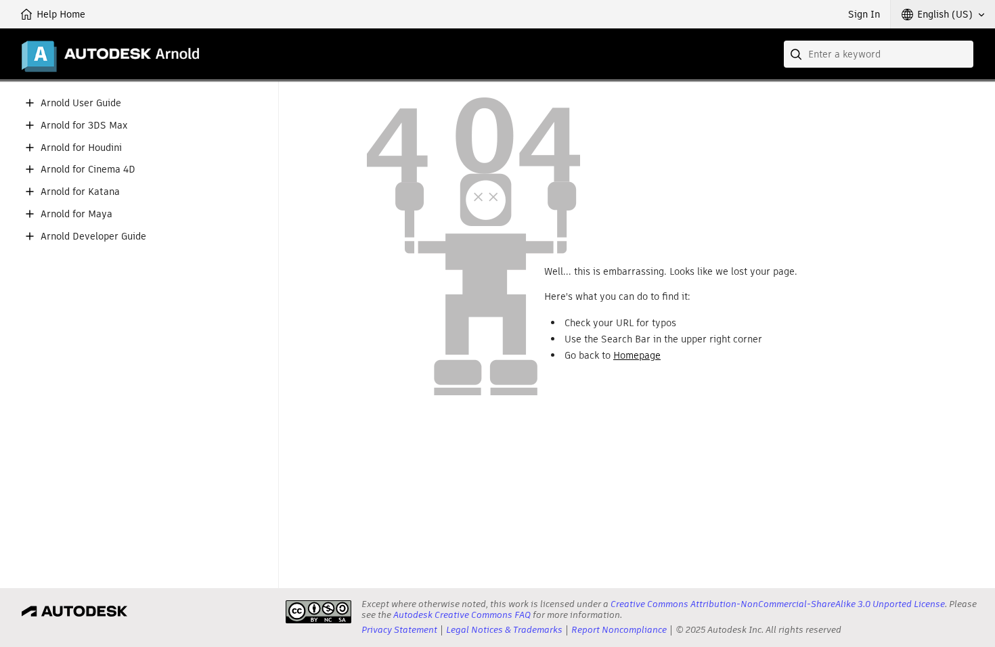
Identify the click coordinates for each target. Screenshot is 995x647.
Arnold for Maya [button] (76, 214)
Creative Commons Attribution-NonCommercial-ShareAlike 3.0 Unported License (778, 604)
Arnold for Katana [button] (80, 192)
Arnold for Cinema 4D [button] (88, 169)
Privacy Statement (399, 629)
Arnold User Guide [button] (81, 103)
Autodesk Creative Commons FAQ (462, 614)
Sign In (864, 14)
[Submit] (797, 54)
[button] (943, 14)
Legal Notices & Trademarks (504, 629)
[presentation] (318, 611)
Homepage (637, 355)
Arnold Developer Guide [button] (93, 236)
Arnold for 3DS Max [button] (84, 125)
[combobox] (878, 54)
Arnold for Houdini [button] (81, 148)
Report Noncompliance (619, 629)
